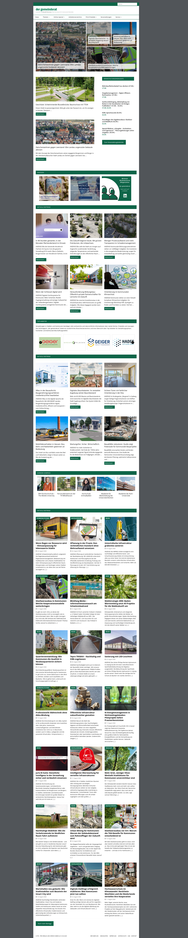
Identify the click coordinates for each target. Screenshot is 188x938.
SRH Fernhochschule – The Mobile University (126, 495)
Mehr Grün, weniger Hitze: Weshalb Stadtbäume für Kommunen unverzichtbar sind (120, 775)
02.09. (104, 115)
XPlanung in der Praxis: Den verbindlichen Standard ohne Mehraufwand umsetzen (84, 546)
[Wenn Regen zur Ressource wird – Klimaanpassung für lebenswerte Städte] (52, 529)
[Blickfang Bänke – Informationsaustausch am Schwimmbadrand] (86, 587)
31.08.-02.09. (106, 108)
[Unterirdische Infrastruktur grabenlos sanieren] (121, 529)
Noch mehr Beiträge (44, 924)
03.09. (104, 135)
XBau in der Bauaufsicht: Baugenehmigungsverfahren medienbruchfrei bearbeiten (47, 393)
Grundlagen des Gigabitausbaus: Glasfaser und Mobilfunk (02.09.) (117, 121)
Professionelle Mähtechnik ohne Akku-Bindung (51, 713)
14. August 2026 (41, 838)
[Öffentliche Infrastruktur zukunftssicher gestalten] (86, 698)
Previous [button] (40, 342)
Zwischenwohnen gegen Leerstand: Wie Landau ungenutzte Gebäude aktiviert (59, 65)
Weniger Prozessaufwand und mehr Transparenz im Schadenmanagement (120, 241)
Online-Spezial (58, 17)
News (37, 17)
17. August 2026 (110, 723)
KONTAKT (134, 936)
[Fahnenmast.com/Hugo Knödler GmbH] (123, 342)
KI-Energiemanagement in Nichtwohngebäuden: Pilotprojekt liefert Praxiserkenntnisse (117, 716)
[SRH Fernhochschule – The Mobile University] (126, 484)
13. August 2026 (110, 838)
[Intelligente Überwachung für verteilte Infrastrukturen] (86, 759)
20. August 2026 (110, 609)
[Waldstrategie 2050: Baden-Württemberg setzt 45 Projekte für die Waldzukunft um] (121, 587)
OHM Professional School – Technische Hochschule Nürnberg (86, 496)
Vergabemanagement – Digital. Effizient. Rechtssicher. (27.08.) (116, 94)
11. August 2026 (110, 899)
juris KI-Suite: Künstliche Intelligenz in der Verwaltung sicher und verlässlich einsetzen (51, 775)
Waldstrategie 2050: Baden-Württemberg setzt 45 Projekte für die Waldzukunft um (120, 603)
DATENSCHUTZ (122, 936)
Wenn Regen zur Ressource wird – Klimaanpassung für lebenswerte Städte (51, 546)
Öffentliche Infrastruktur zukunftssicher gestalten (82, 713)
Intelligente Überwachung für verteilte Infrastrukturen (84, 774)
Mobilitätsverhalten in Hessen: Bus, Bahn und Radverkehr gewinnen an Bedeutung (123, 39)
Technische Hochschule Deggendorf (106, 495)
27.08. (104, 88)
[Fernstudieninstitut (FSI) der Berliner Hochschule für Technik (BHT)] (46, 484)
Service (118, 17)
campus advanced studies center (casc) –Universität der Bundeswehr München (66, 497)
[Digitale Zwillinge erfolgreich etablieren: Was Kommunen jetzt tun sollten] (86, 875)
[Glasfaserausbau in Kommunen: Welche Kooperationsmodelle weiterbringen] (52, 587)
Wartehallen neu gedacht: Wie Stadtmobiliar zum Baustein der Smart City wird (51, 891)
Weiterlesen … (41, 114)
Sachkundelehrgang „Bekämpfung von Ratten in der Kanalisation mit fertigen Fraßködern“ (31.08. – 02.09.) (116, 104)
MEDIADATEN (104, 936)
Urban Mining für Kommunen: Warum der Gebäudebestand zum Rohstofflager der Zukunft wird (85, 834)
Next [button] (132, 342)
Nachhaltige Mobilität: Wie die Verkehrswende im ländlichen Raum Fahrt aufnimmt (50, 833)
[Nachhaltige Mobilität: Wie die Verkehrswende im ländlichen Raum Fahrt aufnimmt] (52, 816)
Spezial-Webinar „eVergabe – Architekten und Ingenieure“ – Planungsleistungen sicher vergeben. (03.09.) (118, 130)
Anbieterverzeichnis (75, 17)
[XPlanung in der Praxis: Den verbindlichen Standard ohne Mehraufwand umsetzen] (86, 529)
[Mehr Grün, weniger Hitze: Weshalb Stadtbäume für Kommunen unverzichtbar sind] (121, 759)
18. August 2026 (76, 718)
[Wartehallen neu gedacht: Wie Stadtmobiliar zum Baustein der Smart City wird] (52, 875)
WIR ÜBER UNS (94, 936)
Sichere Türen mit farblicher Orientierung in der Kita (115, 391)
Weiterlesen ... (41, 260)
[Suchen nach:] (127, 4)
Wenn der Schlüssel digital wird (49, 292)
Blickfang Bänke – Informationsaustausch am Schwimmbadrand (83, 603)
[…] (46, 569)
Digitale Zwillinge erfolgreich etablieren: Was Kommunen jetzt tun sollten (84, 891)
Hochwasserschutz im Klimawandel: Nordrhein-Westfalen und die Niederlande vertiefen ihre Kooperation (120, 893)
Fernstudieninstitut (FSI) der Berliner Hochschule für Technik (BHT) (46, 496)
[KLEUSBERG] (98, 342)
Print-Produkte (90, 17)
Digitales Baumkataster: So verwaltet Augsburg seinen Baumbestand (98, 40)
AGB (129, 936)
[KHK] (49, 342)
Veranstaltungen (106, 17)
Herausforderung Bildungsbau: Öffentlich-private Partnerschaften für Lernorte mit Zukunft (85, 294)
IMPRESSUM (113, 936)
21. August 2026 (41, 609)
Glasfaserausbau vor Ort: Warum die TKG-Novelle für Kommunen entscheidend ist (121, 833)
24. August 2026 (41, 551)
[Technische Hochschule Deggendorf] (106, 484)
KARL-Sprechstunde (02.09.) (112, 113)
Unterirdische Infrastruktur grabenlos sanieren (118, 544)
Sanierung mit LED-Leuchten (118, 656)
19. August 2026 (41, 718)
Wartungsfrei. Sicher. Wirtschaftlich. (85, 444)
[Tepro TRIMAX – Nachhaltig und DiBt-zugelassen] (86, 642)
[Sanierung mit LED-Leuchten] (121, 642)
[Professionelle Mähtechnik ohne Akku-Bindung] (52, 698)
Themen (45, 17)
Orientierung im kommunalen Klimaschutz (116, 293)
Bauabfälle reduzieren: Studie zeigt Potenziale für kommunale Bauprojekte (120, 445)
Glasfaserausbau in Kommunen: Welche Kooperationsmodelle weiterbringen (103, 66)
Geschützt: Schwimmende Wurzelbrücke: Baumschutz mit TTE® (62, 104)
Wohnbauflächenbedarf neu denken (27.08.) (118, 86)
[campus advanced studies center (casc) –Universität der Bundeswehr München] (66, 484)
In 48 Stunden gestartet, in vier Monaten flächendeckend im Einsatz (51, 241)
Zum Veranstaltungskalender (114, 142)
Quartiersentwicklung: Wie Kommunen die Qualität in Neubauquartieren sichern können (49, 660)
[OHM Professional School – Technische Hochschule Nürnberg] (86, 484)
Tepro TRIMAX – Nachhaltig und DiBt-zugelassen (85, 657)
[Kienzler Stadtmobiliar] (74, 342)
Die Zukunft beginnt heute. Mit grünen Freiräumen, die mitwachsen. (85, 241)
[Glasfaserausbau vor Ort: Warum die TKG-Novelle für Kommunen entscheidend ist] (121, 816)
